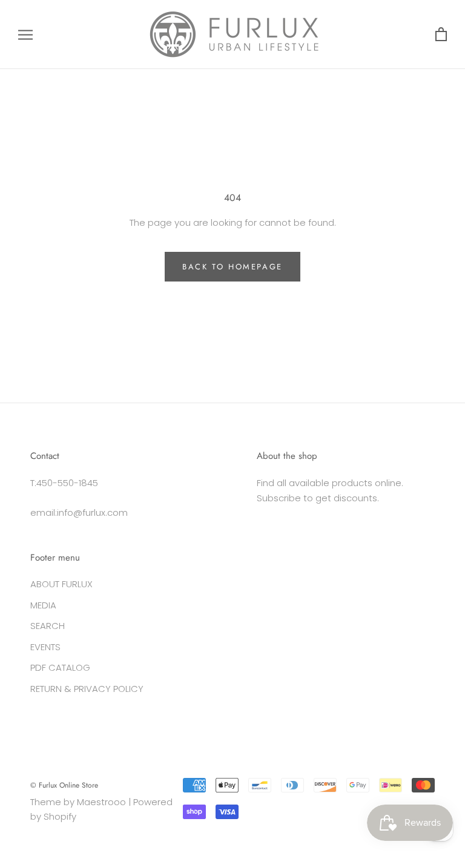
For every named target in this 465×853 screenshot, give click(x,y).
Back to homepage (232, 266)
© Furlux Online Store (64, 785)
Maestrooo (101, 801)
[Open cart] (441, 35)
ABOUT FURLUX (61, 584)
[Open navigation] (25, 34)
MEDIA (43, 605)
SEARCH (47, 625)
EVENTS (45, 647)
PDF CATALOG (60, 667)
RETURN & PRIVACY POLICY (86, 688)
